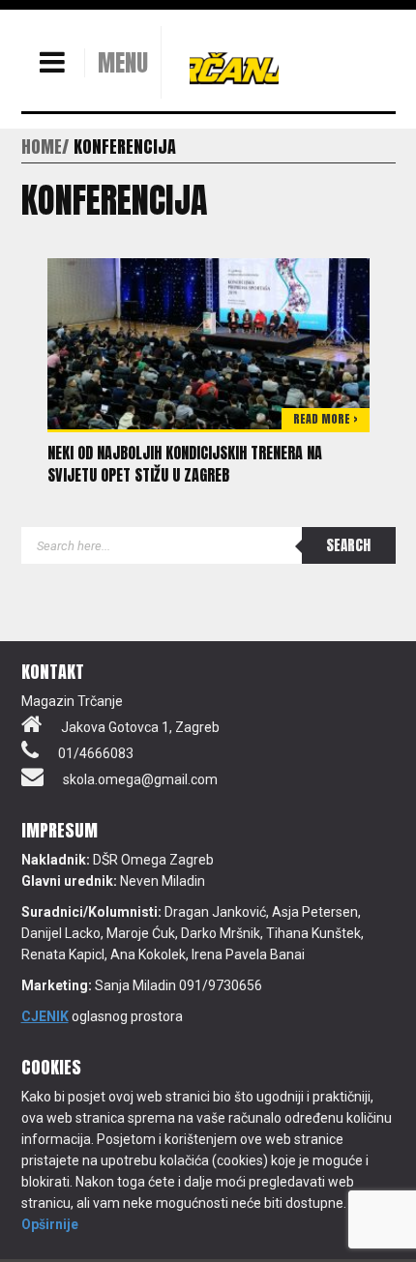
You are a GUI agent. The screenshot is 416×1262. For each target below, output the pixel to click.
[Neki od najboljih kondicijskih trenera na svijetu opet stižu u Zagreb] (208, 342)
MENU (123, 62)
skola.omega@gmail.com (140, 779)
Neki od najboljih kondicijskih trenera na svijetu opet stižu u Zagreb (184, 463)
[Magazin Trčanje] (234, 67)
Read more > (325, 418)
